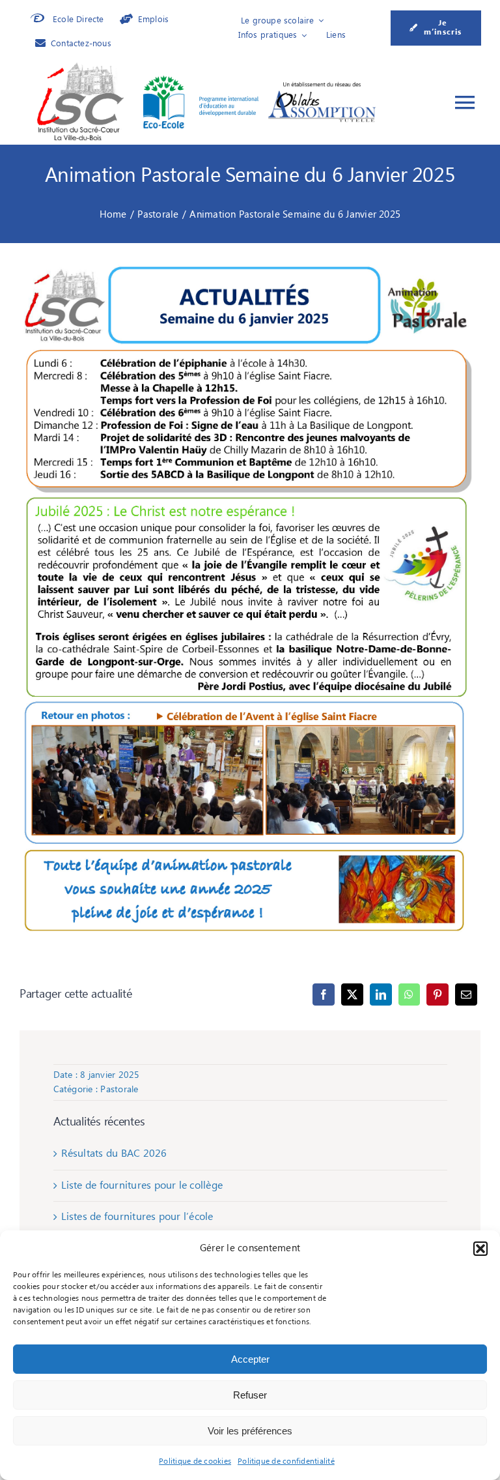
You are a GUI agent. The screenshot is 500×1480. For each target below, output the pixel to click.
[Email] (466, 994)
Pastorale (119, 1089)
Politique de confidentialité (286, 1461)
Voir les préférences (250, 1430)
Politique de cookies (195, 1461)
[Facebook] (323, 994)
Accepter (250, 1359)
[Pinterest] (437, 994)
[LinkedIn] (381, 994)
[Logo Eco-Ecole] (200, 80)
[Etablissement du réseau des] (322, 85)
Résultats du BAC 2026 (114, 1153)
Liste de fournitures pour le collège (142, 1185)
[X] (352, 994)
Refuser (250, 1394)
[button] (480, 1248)
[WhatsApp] (409, 994)
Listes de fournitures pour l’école (137, 1216)
